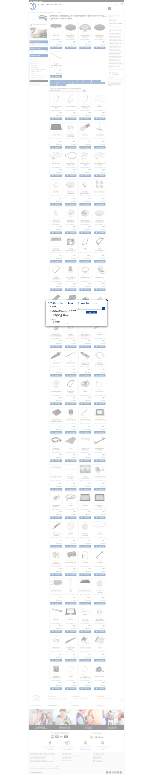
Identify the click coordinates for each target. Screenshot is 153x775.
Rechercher (91, 312)
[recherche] (103, 308)
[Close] (107, 299)
